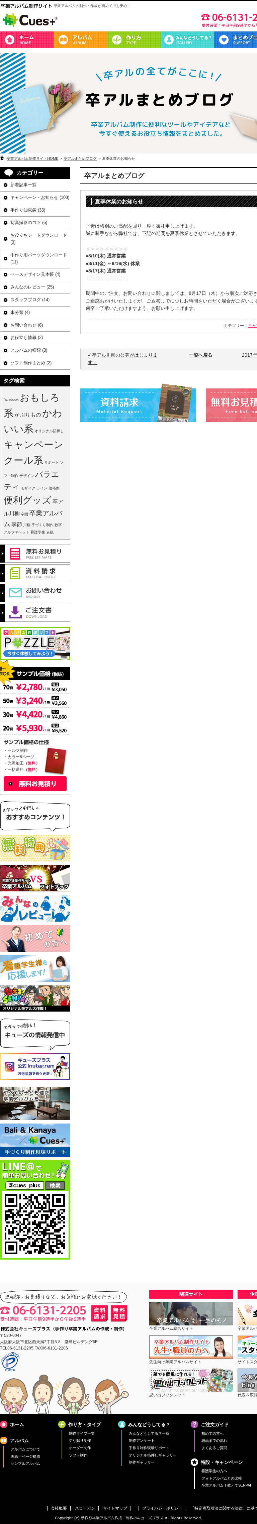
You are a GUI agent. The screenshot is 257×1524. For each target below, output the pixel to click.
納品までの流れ (214, 1440)
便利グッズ (28, 500)
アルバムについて (25, 1449)
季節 (16, 524)
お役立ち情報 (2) (26, 337)
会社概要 (59, 1508)
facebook (11, 399)
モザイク (28, 488)
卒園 (24, 514)
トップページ (27, 39)
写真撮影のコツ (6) (28, 222)
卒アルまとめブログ (80, 158)
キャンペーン (34, 444)
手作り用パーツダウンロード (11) (38, 258)
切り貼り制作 (80, 1440)
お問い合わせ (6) (26, 325)
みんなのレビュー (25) (32, 286)
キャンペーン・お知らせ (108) (39, 197)
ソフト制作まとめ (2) (31, 362)
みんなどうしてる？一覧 (149, 1433)
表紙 (50, 532)
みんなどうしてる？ (187, 39)
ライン (42, 488)
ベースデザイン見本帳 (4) (35, 274)
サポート (51, 462)
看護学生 (37, 532)
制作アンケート (142, 1440)
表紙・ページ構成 (25, 1456)
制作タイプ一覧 (82, 1433)
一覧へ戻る (200, 355)
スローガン (85, 1508)
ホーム (17, 1424)
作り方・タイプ (134, 39)
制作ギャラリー (142, 1462)
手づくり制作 (42, 525)
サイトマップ (115, 1508)
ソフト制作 (78, 1455)
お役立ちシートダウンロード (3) (38, 239)
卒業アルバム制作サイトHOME (32, 158)
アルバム (80, 39)
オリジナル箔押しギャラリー (153, 1455)
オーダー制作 (80, 1448)
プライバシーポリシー (162, 1508)
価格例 (54, 488)
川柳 (26, 525)
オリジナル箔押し (49, 431)
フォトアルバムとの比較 (221, 1478)
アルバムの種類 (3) (28, 350)
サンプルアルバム (25, 1463)
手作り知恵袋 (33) (27, 210)
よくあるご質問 (214, 1448)
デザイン (26, 476)
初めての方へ (212, 1433)
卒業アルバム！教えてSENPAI (226, 1485)
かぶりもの (27, 415)
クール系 (23, 460)
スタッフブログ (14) (30, 299)
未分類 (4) (20, 312)
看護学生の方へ (214, 1471)
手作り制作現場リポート (149, 1448)
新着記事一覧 (23, 184)
